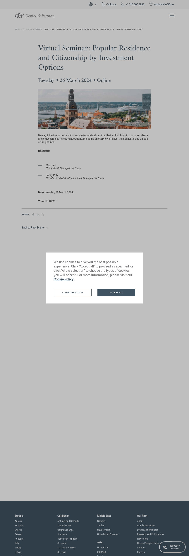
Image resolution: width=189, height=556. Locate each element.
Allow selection (72, 292)
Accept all (116, 292)
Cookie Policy (63, 279)
